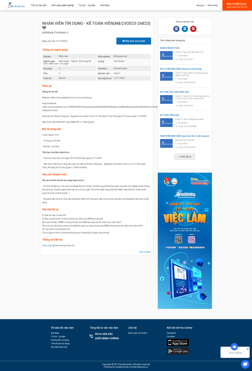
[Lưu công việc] (44, 27)
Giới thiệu (104, 5)
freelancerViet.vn (123, 367)
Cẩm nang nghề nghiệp (62, 5)
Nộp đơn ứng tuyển (135, 41)
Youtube (171, 336)
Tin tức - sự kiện (87, 5)
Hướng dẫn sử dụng (60, 340)
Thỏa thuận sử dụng (60, 343)
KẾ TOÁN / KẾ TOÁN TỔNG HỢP (174, 92)
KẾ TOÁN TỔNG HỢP (169, 115)
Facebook (171, 333)
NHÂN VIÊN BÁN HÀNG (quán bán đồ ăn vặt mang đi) (184, 136)
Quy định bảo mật (59, 347)
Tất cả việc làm (38, 5)
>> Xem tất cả (184, 157)
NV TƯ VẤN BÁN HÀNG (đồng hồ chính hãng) (181, 69)
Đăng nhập (213, 5)
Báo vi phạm (145, 252)
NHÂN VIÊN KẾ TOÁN (170, 48)
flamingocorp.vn (140, 367)
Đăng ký (200, 5)
